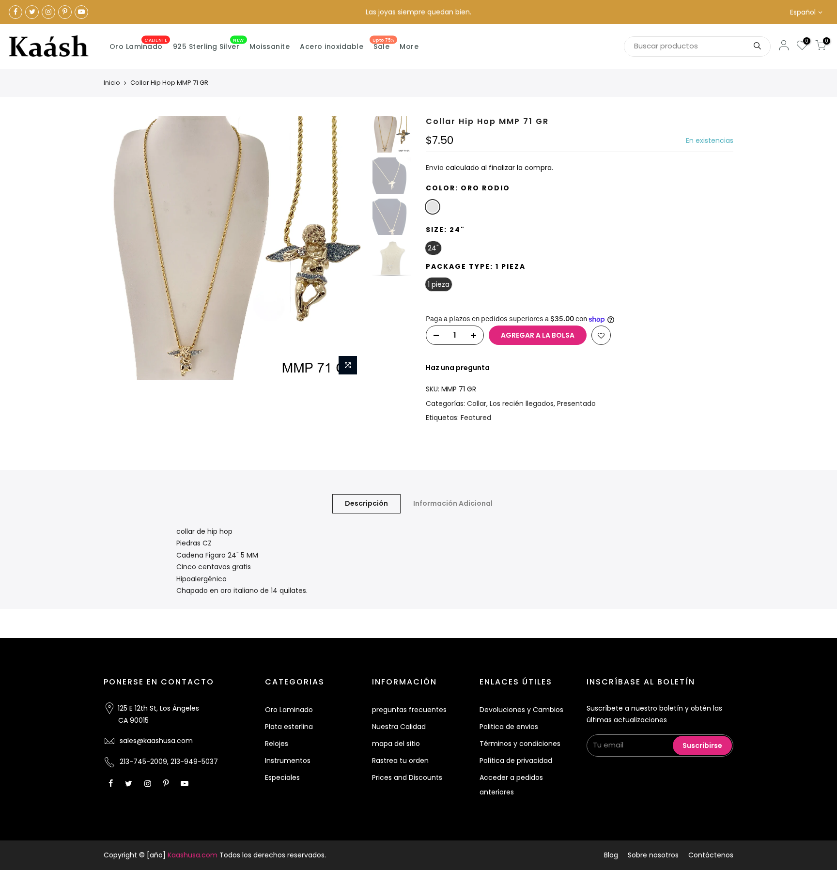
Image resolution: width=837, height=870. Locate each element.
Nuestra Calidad (399, 726)
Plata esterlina (289, 726)
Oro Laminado (138, 44)
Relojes (276, 743)
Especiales (282, 777)
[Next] (350, 248)
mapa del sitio (396, 743)
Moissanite (269, 46)
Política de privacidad (516, 760)
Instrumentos (287, 760)
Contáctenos (710, 855)
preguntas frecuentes (409, 710)
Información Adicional (453, 503)
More (409, 46)
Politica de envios (509, 726)
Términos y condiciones (520, 743)
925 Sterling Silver (208, 44)
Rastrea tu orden (400, 760)
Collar (476, 403)
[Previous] (120, 248)
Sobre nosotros (653, 855)
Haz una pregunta (458, 368)
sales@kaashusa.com (156, 741)
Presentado (576, 403)
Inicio (112, 82)
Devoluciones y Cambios (521, 710)
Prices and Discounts (407, 777)
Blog (611, 855)
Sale (383, 44)
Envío (435, 167)
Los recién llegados (522, 403)
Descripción (366, 503)
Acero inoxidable (331, 46)
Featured (476, 417)
